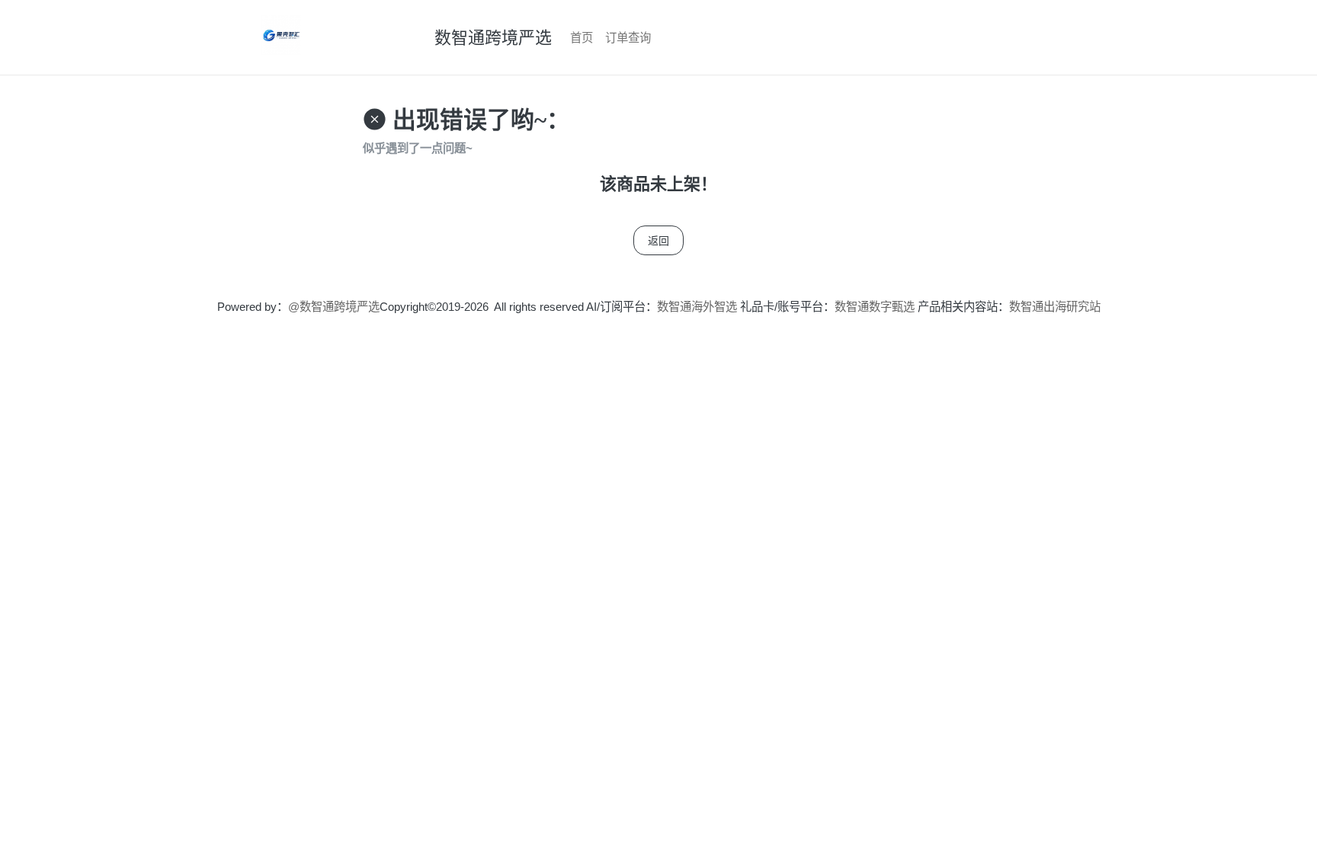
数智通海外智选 (697, 306)
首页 (581, 37)
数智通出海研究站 (1055, 306)
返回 (658, 240)
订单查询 (628, 37)
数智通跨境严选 (493, 37)
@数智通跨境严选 (334, 306)
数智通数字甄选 (875, 306)
